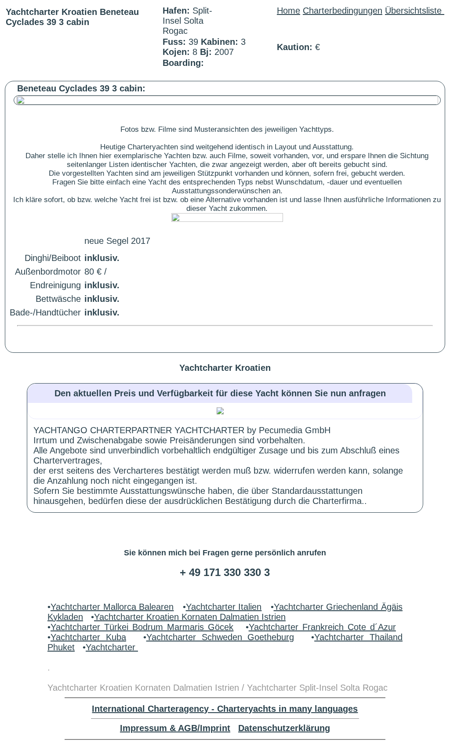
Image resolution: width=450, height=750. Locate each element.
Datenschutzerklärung (284, 728)
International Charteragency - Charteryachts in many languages (225, 709)
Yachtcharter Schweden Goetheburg (220, 637)
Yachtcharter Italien (224, 607)
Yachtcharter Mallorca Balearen (112, 607)
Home (288, 10)
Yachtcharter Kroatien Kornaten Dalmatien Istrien (190, 617)
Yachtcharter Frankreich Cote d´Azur (322, 627)
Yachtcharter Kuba (88, 637)
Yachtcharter (112, 647)
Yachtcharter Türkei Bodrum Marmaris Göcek (142, 627)
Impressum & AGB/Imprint (175, 728)
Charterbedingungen (342, 10)
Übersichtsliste (414, 10)
